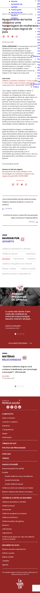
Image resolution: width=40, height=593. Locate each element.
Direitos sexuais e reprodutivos (16, 274)
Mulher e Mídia (9, 269)
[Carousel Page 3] (21, 334)
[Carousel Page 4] (23, 334)
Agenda (5, 565)
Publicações (16, 9)
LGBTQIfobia (7, 529)
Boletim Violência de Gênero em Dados (17, 492)
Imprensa (6, 426)
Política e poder (28, 269)
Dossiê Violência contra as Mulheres (19, 476)
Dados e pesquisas (13, 326)
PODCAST (6, 454)
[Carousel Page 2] (18, 334)
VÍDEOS (5, 458)
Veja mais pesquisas (18, 343)
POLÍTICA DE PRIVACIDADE (13, 447)
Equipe (4, 433)
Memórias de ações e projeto (16, 15)
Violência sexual (9, 254)
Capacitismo (7, 533)
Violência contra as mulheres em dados (17, 488)
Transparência (7, 430)
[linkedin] (7, 29)
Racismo (6, 259)
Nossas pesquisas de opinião (16, 4)
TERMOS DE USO (9, 443)
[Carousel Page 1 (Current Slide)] (15, 334)
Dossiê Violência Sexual (14, 484)
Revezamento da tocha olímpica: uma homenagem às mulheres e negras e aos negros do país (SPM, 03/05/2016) (18, 173)
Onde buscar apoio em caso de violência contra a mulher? (18, 538)
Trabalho (31, 259)
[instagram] (7, 21)
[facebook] (7, 23)
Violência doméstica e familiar (16, 249)
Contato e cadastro (10, 422)
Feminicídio (18, 259)
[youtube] (8, 26)
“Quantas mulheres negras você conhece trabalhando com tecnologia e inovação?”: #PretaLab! (19, 369)
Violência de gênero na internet (17, 264)
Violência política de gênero (13, 521)
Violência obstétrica (10, 517)
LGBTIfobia (31, 254)
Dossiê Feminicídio (12, 480)
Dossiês (5, 472)
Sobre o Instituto (8, 418)
